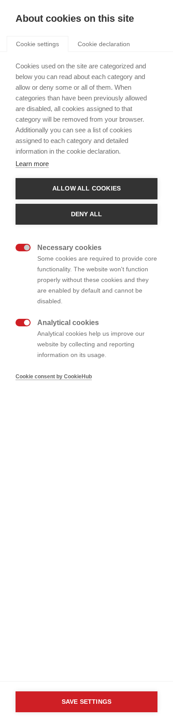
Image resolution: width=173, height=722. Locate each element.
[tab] (37, 44)
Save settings (87, 701)
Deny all (86, 214)
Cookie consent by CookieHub (54, 376)
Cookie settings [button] (37, 44)
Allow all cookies (86, 188)
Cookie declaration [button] (104, 44)
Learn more (32, 163)
